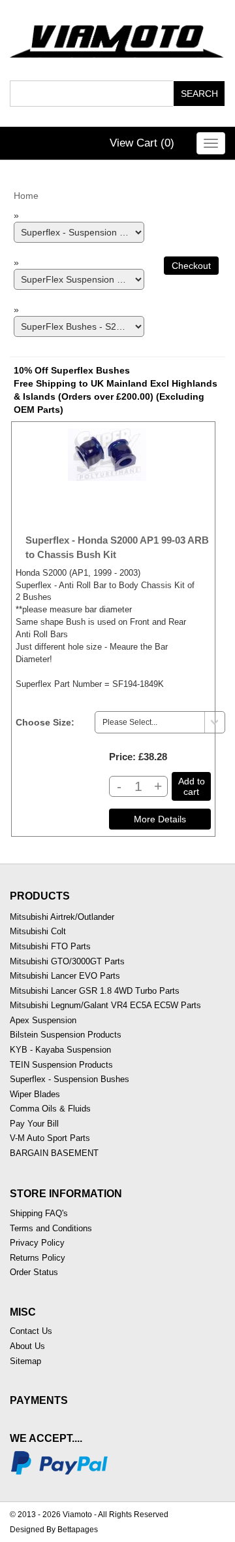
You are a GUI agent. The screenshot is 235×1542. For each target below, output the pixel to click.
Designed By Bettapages (54, 1529)
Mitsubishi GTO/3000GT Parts (67, 961)
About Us (27, 1346)
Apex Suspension (43, 1020)
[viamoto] (117, 38)
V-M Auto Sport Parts (50, 1138)
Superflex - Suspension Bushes (69, 1079)
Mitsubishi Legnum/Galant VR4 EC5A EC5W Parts (105, 1005)
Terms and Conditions (51, 1228)
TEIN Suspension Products (61, 1065)
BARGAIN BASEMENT (54, 1153)
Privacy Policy (37, 1243)
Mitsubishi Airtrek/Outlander (62, 917)
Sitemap (25, 1361)
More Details (160, 819)
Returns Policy (37, 1258)
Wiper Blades (35, 1094)
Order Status (34, 1272)
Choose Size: (45, 722)
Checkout (191, 265)
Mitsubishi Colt (38, 931)
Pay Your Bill (34, 1124)
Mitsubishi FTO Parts (50, 946)
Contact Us (31, 1331)
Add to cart (191, 786)
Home (26, 195)
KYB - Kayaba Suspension (60, 1050)
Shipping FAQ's (39, 1213)
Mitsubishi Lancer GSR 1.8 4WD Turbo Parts (95, 991)
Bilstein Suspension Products (65, 1035)
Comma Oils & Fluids (50, 1108)
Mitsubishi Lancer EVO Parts (65, 976)
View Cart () (142, 143)
